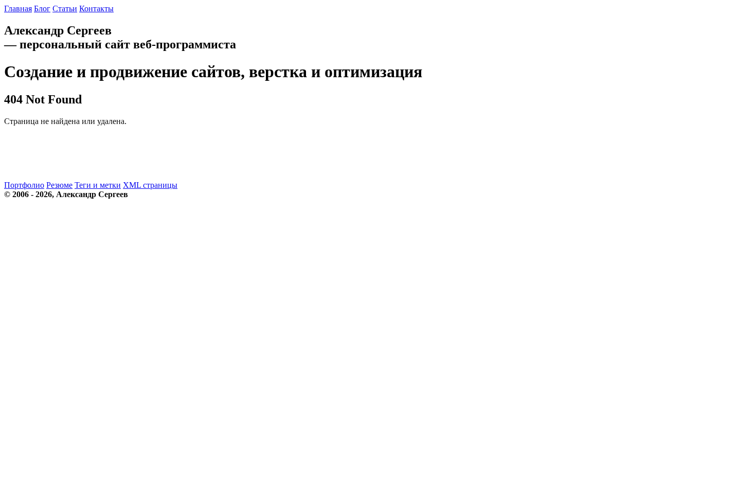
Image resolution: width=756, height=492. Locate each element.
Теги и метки (98, 185)
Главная (18, 8)
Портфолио (24, 185)
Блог (42, 8)
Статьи (64, 8)
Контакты (96, 8)
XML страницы (150, 185)
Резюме (59, 185)
